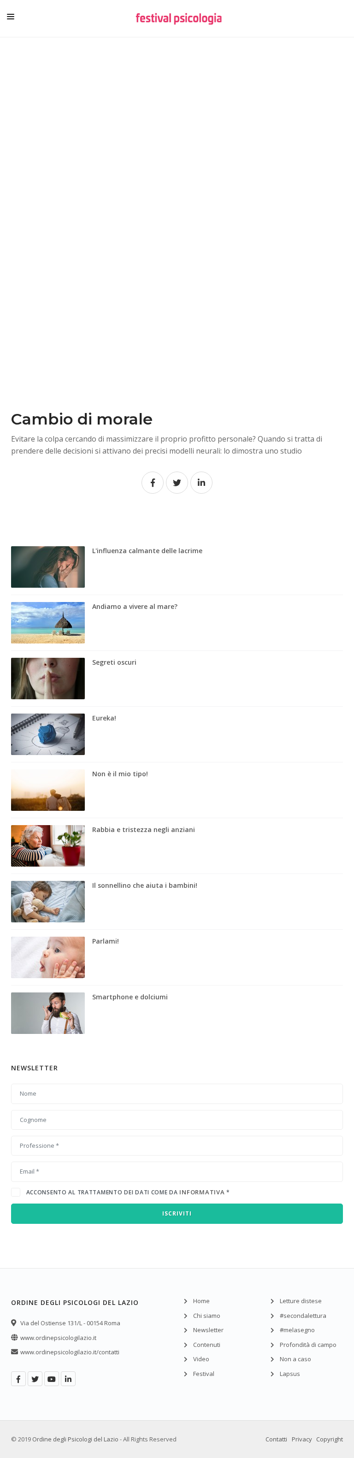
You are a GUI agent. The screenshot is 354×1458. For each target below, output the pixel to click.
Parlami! (105, 941)
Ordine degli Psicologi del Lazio (75, 1439)
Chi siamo (206, 1315)
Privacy (302, 1439)
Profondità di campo (308, 1344)
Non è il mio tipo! (120, 773)
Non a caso (295, 1359)
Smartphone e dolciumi (130, 996)
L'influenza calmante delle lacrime (147, 550)
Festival (203, 1373)
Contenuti (206, 1344)
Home (201, 1301)
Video (201, 1359)
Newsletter (208, 1330)
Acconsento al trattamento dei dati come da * (128, 1192)
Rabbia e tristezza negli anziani (143, 829)
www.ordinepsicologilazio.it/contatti (69, 1352)
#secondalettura (303, 1315)
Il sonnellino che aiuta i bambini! (144, 885)
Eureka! (104, 718)
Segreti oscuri (114, 662)
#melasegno (297, 1330)
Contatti (276, 1439)
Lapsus (290, 1373)
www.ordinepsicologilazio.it (58, 1338)
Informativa (201, 1192)
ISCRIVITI (177, 1213)
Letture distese (301, 1301)
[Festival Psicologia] (179, 25)
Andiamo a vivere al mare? (134, 606)
